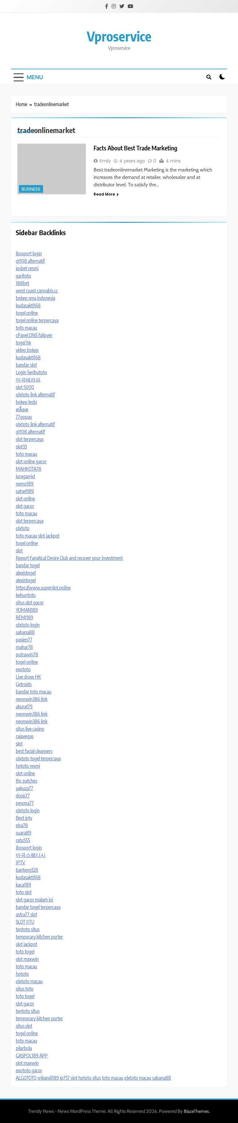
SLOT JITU (25, 922)
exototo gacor (29, 1070)
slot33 (21, 446)
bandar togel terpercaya (38, 907)
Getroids (24, 684)
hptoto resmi (28, 766)
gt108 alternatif (30, 261)
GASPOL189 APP (32, 1055)
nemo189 (24, 484)
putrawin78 (27, 654)
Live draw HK (28, 677)
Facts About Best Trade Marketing (135, 148)
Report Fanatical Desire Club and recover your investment (69, 558)
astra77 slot (26, 914)
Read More (104, 194)
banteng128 (27, 870)
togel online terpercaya (37, 320)
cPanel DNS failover (34, 335)
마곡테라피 (28, 380)
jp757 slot (68, 1078)
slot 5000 (25, 387)
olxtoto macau (29, 981)
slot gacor (25, 506)
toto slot (24, 892)
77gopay (24, 417)
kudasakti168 (28, 305)
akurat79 (24, 706)
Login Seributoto (31, 372)
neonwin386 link (31, 699)
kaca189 (23, 885)
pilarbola (24, 1048)
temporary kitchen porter (39, 937)
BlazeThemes (196, 1111)
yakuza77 (24, 788)
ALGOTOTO (26, 1078)
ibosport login (29, 253)
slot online (25, 498)
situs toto (24, 989)
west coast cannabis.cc (37, 290)
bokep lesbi (26, 402)
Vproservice (119, 36)
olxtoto (22, 528)
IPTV (20, 862)
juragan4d (25, 476)
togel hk (23, 342)
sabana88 (25, 632)
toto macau (26, 328)
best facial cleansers (34, 751)
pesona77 (25, 803)
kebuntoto (26, 595)
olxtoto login (28, 625)
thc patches (26, 781)
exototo (23, 669)
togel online (27, 313)
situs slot (24, 1026)
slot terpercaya (29, 439)
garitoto (23, 276)
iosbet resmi (27, 268)
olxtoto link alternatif (35, 394)
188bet (22, 283)
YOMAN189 (27, 610)
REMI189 (24, 617)
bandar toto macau (33, 692)
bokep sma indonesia (35, 298)
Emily (105, 161)
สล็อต (22, 409)
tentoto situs (28, 929)
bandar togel (28, 565)
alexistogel (26, 573)
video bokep (27, 350)
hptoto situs (89, 1078)
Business (31, 189)
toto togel (25, 951)
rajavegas (24, 736)
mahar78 (24, 647)
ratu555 (23, 840)
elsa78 (22, 825)
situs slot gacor (30, 602)
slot (19, 550)
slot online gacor (31, 461)
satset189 (25, 491)
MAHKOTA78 (28, 469)
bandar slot (26, 365)
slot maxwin (27, 959)
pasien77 (24, 640)
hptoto (22, 974)
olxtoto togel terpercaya (38, 758)
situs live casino (30, 729)
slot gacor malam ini (34, 899)
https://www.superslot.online (43, 588)
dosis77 (23, 796)
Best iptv (24, 818)
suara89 (23, 833)
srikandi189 (48, 1078)
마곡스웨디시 (31, 855)
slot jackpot (49, 536)
